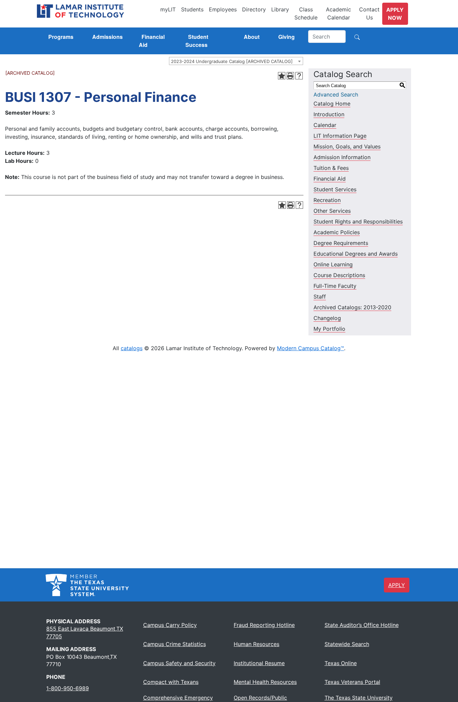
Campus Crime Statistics (174, 644)
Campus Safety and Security (179, 663)
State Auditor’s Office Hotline (362, 625)
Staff (319, 296)
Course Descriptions (339, 275)
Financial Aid (329, 178)
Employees (223, 9)
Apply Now (395, 13)
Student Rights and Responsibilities (358, 221)
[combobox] (236, 61)
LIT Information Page (339, 135)
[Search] (357, 36)
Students (192, 9)
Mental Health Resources (265, 682)
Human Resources (256, 644)
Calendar (324, 125)
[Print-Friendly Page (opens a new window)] (290, 75)
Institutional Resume (259, 663)
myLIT (168, 9)
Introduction (328, 114)
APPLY (396, 585)
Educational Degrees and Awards (355, 253)
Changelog (327, 318)
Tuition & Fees (331, 168)
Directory (254, 9)
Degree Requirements (340, 243)
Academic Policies (336, 232)
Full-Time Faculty (334, 285)
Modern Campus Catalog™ (310, 348)
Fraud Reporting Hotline (264, 625)
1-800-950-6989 (67, 688)
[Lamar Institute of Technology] (97, 11)
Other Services (332, 210)
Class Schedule (306, 13)
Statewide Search (347, 644)
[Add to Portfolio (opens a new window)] (281, 75)
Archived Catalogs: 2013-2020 (352, 307)
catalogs (131, 348)
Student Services (334, 189)
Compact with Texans (170, 682)
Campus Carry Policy (170, 625)
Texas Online (341, 663)
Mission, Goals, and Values (347, 146)
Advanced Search (335, 94)
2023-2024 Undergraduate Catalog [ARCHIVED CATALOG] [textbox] (232, 61)
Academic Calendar (338, 13)
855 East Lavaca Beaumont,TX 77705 (84, 632)
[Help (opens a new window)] (299, 75)
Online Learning (333, 264)
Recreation (327, 200)
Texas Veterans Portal (352, 682)
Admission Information (341, 157)
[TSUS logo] (87, 584)
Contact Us (369, 13)
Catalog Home (331, 103)
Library (280, 9)
